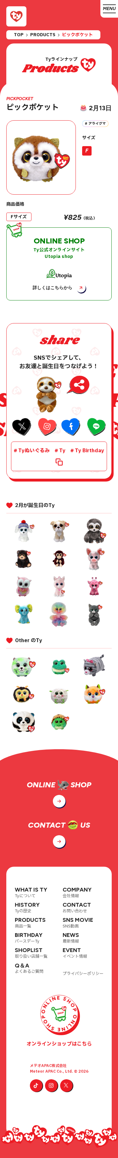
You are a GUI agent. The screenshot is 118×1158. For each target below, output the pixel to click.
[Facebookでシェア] (71, 427)
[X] (66, 1085)
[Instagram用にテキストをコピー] (47, 427)
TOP (19, 35)
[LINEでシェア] (96, 427)
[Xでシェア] (22, 427)
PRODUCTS (42, 35)
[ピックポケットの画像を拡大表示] (41, 157)
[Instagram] (51, 1085)
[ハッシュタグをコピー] (59, 462)
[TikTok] (36, 1085)
